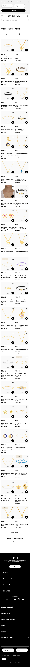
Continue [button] (13, 10)
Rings (3, 625)
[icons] (7, 599)
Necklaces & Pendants (8, 619)
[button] (13, 41)
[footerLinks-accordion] (15, 573)
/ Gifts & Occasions (9, 25)
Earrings (3, 631)
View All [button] (15, 542)
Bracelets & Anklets (7, 637)
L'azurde (3, 25)
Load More (14, 532)
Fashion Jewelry (6, 613)
